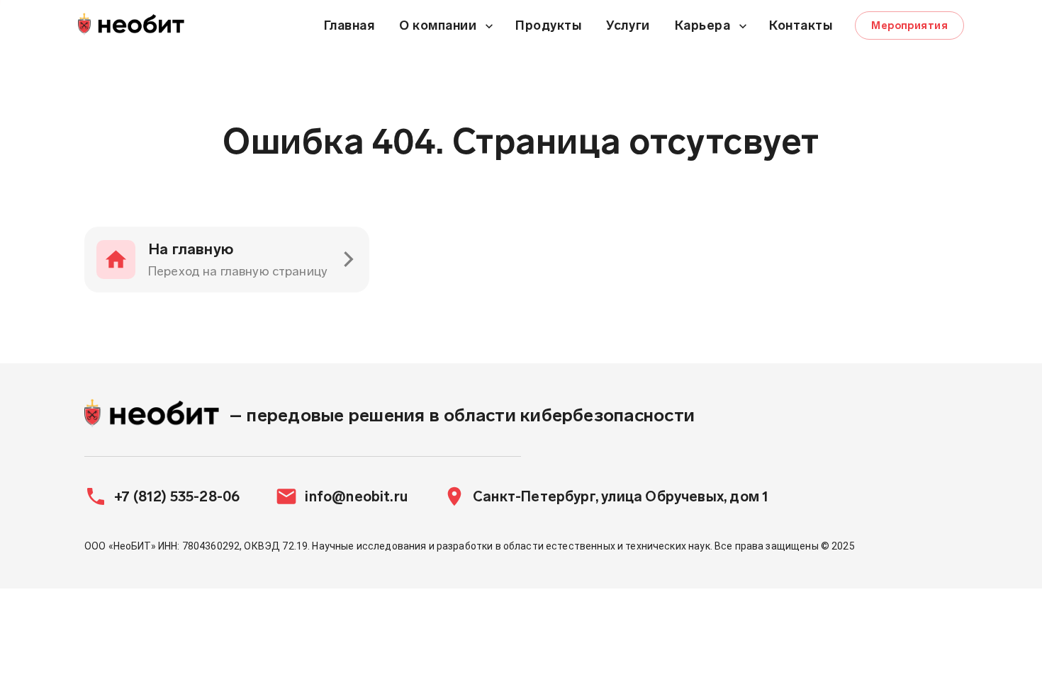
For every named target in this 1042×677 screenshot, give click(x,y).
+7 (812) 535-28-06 (177, 496)
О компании (437, 25)
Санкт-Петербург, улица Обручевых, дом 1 (620, 496)
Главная (349, 25)
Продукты (548, 25)
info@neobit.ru (356, 496)
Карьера (703, 25)
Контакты (800, 25)
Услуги (627, 25)
